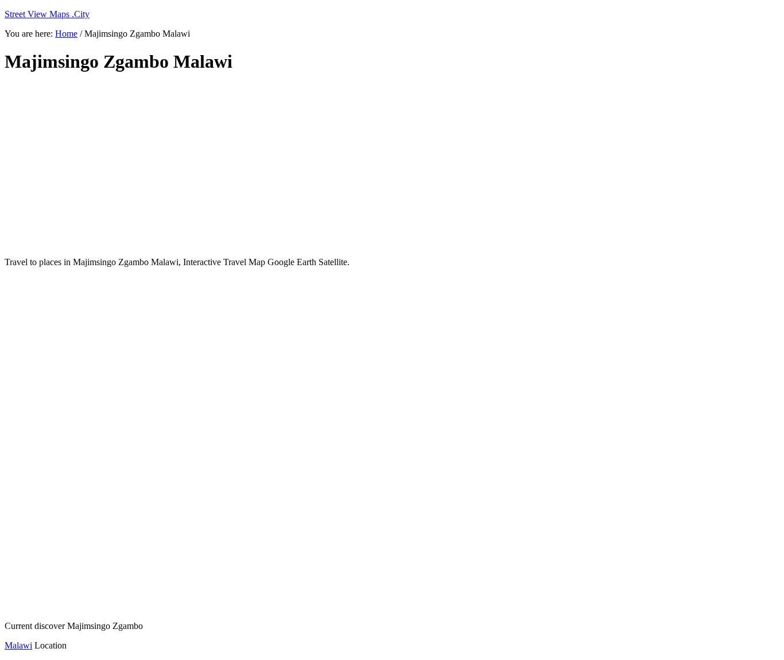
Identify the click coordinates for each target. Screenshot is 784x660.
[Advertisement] (283, 165)
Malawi (18, 645)
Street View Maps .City (47, 14)
